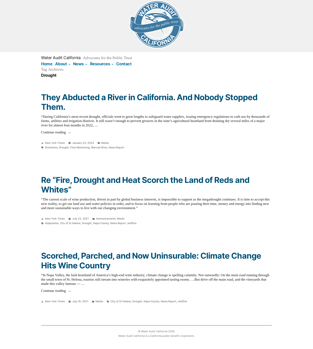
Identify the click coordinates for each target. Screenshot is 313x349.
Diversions (51, 147)
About (61, 63)
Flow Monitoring (80, 147)
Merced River (99, 147)
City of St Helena (70, 223)
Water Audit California (61, 57)
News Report (116, 147)
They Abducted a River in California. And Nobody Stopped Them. (149, 102)
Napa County (101, 223)
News (78, 63)
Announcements (106, 218)
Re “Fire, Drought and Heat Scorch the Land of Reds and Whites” (145, 184)
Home (46, 63)
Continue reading (56, 132)
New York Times (55, 142)
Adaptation (52, 223)
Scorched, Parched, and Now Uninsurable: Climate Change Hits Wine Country (151, 260)
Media (105, 142)
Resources (100, 63)
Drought (64, 147)
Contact (124, 63)
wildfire (131, 223)
